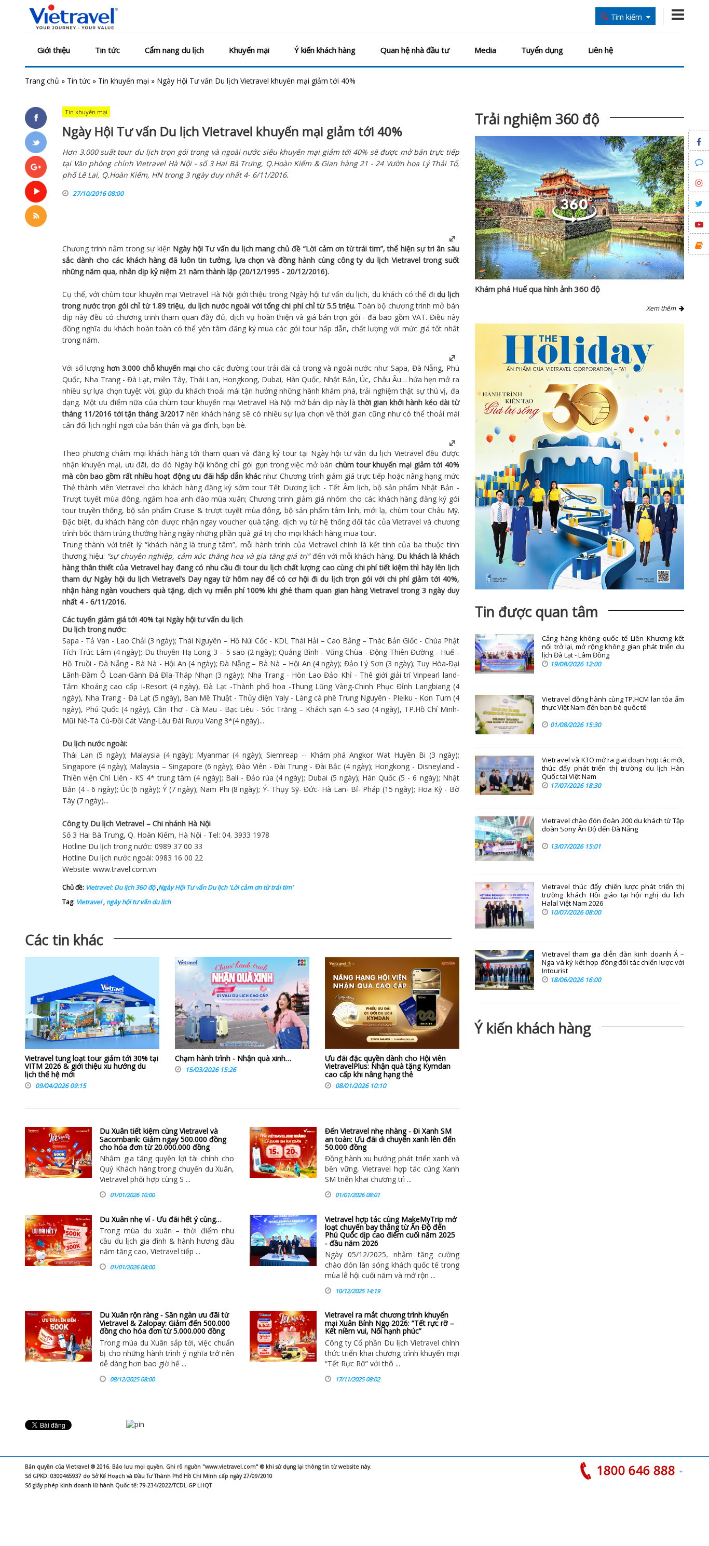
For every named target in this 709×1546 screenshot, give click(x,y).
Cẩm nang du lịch (174, 50)
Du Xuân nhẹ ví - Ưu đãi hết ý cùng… (161, 1219)
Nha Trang (102, 379)
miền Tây (169, 379)
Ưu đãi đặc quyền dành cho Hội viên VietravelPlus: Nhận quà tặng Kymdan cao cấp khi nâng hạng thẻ (388, 1066)
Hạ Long (196, 652)
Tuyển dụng (542, 50)
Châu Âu (387, 379)
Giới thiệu (53, 50)
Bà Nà (146, 663)
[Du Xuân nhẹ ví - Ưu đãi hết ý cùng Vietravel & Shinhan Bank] (58, 1240)
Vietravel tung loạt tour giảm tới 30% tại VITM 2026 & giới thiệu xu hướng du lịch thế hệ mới (91, 1066)
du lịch (242, 248)
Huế (447, 652)
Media (485, 50)
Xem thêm (662, 308)
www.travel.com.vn (124, 869)
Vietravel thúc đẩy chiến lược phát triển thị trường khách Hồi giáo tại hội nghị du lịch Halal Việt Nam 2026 (613, 895)
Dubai (271, 379)
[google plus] (36, 167)
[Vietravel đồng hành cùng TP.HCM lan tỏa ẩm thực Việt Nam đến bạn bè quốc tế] (504, 714)
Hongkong (240, 379)
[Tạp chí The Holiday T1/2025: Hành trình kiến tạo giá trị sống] (579, 456)
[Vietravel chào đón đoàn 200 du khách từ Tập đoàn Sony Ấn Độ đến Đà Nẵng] (504, 838)
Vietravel (406, 260)
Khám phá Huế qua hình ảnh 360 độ (537, 289)
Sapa (399, 368)
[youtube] (36, 192)
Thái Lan (204, 379)
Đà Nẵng (427, 368)
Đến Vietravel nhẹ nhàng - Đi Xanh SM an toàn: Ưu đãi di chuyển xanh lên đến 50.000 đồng (390, 1139)
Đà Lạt (138, 379)
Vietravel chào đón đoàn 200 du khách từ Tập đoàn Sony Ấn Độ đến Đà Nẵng (613, 825)
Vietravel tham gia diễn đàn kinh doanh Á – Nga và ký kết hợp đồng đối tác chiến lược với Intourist (613, 962)
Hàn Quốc (302, 379)
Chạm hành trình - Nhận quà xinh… (233, 1058)
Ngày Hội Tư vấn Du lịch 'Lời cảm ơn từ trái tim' (225, 887)
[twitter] (36, 142)
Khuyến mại (249, 50)
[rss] (36, 216)
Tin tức (107, 50)
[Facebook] (36, 118)
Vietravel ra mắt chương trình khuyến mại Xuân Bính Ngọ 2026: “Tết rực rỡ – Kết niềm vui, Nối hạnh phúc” (389, 1323)
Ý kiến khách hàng (325, 50)
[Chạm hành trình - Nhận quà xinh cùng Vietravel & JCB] (242, 1005)
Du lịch (74, 629)
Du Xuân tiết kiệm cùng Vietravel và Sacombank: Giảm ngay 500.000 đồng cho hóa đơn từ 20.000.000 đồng (163, 1139)
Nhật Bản (339, 379)
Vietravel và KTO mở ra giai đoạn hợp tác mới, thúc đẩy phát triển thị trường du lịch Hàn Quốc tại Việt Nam (613, 768)
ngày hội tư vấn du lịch (138, 901)
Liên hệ (600, 50)
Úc (364, 379)
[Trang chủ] (73, 17)
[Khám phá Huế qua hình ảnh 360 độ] (574, 220)
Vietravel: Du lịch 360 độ (120, 887)
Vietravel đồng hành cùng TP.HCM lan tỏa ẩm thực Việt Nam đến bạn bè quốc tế (613, 703)
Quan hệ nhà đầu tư (414, 50)
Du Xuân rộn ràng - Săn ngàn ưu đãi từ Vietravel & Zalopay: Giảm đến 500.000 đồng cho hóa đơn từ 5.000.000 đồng (165, 1323)
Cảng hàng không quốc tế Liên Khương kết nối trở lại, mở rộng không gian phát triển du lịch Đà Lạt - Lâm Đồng (613, 647)
